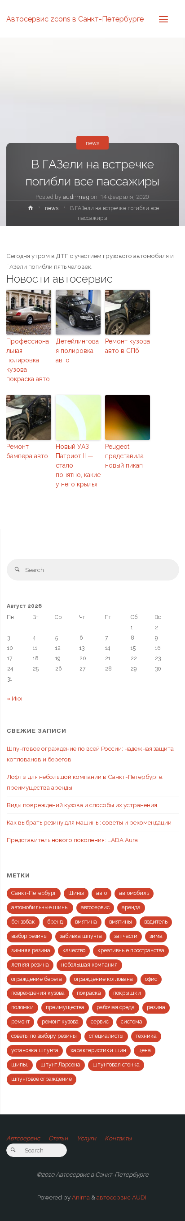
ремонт (20, 1022)
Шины (76, 893)
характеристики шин (98, 1050)
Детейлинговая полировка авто (77, 351)
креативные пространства (130, 950)
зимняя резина (30, 950)
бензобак (23, 922)
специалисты (106, 1036)
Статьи (58, 1138)
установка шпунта (34, 1050)
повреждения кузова (38, 993)
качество (73, 950)
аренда (131, 907)
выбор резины (29, 936)
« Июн (16, 698)
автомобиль (134, 893)
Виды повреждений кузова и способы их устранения (82, 804)
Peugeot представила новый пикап (124, 456)
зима (156, 936)
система (131, 1022)
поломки (22, 1007)
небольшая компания (89, 965)
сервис (100, 1022)
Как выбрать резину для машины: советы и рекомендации (89, 822)
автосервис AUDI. (122, 1197)
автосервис (95, 907)
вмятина (86, 922)
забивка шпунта (81, 936)
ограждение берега (36, 979)
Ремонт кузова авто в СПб (127, 346)
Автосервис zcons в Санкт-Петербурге (75, 18)
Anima (80, 1197)
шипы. (19, 1065)
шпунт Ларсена (60, 1065)
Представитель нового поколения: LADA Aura (72, 839)
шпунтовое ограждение (41, 1079)
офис (151, 979)
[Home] (30, 209)
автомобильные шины (40, 907)
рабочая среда (116, 1007)
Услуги (86, 1138)
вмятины (120, 922)
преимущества (65, 1007)
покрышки (127, 993)
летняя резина (30, 965)
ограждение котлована (103, 979)
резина (156, 1007)
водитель (155, 922)
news (93, 142)
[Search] (17, 569)
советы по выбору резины (44, 1036)
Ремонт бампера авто (27, 451)
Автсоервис (23, 1138)
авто (101, 893)
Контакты (118, 1138)
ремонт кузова (60, 1022)
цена (144, 1050)
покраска (89, 993)
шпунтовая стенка (116, 1065)
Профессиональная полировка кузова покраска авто (28, 360)
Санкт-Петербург (33, 893)
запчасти (125, 936)
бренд (55, 922)
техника (146, 1036)
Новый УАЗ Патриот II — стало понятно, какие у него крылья (78, 465)
